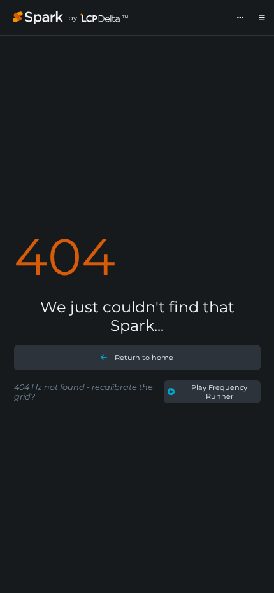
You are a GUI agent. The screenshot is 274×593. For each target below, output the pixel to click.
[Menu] (262, 18)
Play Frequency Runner (219, 392)
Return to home (144, 357)
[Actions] (240, 18)
